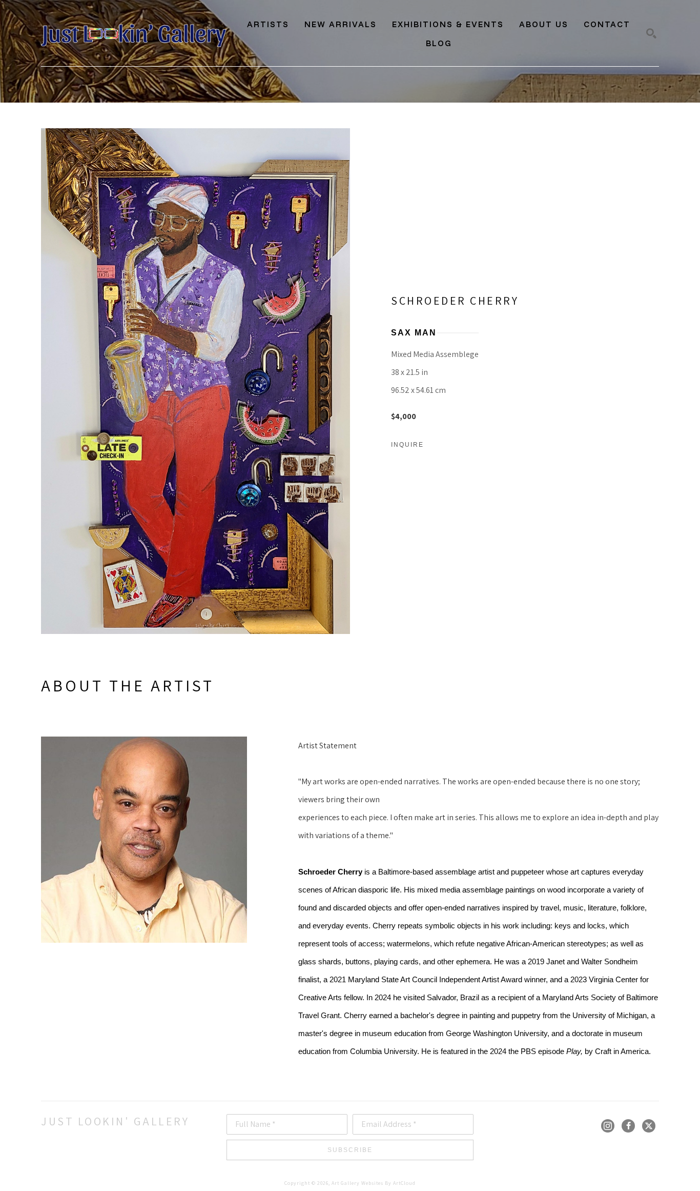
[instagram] (607, 1126)
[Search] (651, 33)
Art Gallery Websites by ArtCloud (374, 1183)
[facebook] (628, 1126)
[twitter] (648, 1126)
